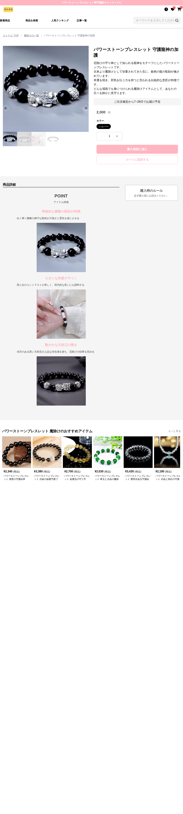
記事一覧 (82, 20)
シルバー (104, 126)
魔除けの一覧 (31, 35)
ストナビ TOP (11, 35)
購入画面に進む (137, 149)
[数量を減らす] (101, 136)
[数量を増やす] (117, 136)
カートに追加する (137, 159)
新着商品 (5, 20)
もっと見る (174, 431)
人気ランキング (60, 20)
